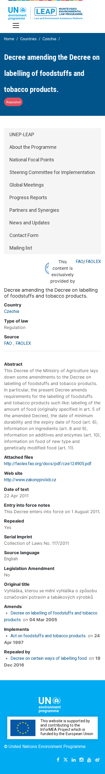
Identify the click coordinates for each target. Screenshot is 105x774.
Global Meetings (26, 185)
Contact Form (23, 235)
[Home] (45, 10)
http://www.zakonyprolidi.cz (30, 479)
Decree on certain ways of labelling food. (49, 658)
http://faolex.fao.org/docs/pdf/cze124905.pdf (48, 463)
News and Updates (29, 222)
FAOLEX (93, 261)
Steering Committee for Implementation (52, 172)
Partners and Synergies (34, 210)
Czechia (49, 39)
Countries (28, 39)
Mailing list (20, 248)
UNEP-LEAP (21, 134)
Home (9, 39)
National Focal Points (31, 159)
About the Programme (33, 147)
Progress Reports (28, 197)
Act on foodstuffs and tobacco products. (48, 635)
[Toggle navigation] (15, 25)
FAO (79, 261)
